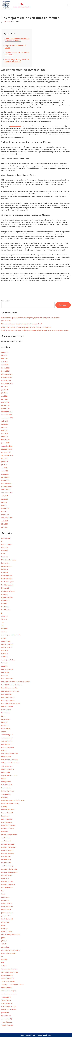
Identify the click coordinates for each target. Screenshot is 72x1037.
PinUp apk (4, 928)
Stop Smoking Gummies (9, 972)
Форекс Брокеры (6, 1022)
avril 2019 (4, 527)
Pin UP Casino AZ (7, 919)
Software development (9, 969)
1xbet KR (4, 604)
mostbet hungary (7, 850)
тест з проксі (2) (6, 1019)
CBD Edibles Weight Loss (9, 754)
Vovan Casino (6, 997)
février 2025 (5, 368)
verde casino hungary (8, 991)
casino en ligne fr (7, 735)
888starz (4, 629)
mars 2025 (5, 365)
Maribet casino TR (7, 828)
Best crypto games (8, 700)
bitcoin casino (6, 710)
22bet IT (4, 619)
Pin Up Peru (5, 922)
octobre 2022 (6, 452)
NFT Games (5, 897)
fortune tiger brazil (7, 791)
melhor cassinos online (9, 835)
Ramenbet (5, 947)
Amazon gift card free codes (11, 635)
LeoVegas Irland (6, 822)
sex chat (4, 960)
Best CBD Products (7, 697)
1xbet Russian (5, 610)
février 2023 (5, 440)
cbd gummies (6, 757)
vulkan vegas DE (6, 1003)
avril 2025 (4, 362)
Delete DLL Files (6, 785)
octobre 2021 (5, 490)
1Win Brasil (4, 547)
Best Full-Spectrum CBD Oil (10, 704)
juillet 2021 (4, 499)
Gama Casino (6, 794)
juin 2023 (4, 427)
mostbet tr (5, 878)
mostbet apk (5, 838)
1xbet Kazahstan (7, 597)
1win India (4, 557)
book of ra (4, 725)
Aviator (3, 638)
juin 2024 (4, 393)
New (2, 891)
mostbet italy (6, 860)
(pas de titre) (6, 321)
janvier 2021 (5, 508)
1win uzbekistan (6, 566)
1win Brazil (4, 551)
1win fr (3, 554)
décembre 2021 (6, 483)
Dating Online (6, 782)
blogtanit (4, 722)
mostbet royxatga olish (9, 872)
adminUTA (7, 22)
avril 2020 (4, 512)
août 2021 (4, 496)
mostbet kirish (6, 863)
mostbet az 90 (6, 841)
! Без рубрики (5, 538)
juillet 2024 (5, 390)
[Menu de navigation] (69, 5)
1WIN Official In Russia (8, 560)
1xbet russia (5, 607)
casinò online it (6, 744)
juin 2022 (4, 465)
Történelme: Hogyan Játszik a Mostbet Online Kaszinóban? (21, 324)
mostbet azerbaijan (8, 844)
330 (2, 622)
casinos (3, 750)
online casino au (6, 903)
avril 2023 (4, 433)
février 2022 (5, 477)
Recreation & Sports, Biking (10, 950)
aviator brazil (5, 641)
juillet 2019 (4, 524)
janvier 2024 (5, 409)
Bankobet (4, 663)
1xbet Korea (5, 601)
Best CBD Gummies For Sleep (11, 685)
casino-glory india (7, 747)
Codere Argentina (7, 769)
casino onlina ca (6, 738)
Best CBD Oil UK (6, 694)
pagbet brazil (6, 910)
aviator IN (4, 650)
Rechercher (5, 301)
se (2, 956)
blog (2, 716)
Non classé (5, 900)
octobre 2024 (6, 380)
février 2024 (5, 405)
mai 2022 (4, 468)
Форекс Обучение (7, 1025)
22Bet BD (4, 616)
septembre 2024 (7, 384)
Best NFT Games (7, 707)
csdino (3, 778)
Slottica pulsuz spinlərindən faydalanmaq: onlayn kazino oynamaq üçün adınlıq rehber (30, 318)
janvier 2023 (5, 443)
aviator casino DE (7, 644)
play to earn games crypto (10, 935)
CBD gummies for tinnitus (10, 763)
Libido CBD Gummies (8, 825)
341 (2, 625)
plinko (3, 938)
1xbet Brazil (5, 588)
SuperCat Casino (7, 975)
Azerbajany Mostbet (8, 660)
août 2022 (4, 458)
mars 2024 (5, 402)
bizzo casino (5, 713)
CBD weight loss (6, 766)
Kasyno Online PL (7, 813)
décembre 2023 (6, 412)
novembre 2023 (6, 415)
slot (2, 963)
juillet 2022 (4, 462)
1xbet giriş (4, 594)
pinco (3, 925)
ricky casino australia (8, 953)
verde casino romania (8, 994)
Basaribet (4, 666)
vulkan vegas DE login (8, 1006)
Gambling (4, 797)
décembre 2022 (6, 446)
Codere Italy (5, 772)
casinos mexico (15, 126)
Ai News (4, 632)
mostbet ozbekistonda (9, 869)
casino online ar (6, 741)
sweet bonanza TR (7, 978)
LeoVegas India (6, 819)
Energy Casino (6, 788)
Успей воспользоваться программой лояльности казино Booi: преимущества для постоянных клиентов (34, 330)
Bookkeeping (5, 729)
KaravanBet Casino (7, 810)
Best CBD (4, 675)
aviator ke (4, 654)
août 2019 (4, 521)
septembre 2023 (7, 418)
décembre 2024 (6, 374)
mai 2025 (4, 359)
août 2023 (4, 421)
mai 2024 (4, 396)
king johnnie (5, 816)
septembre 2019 (6, 518)
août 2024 (4, 387)
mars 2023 (5, 437)
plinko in (4, 941)
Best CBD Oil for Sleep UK (10, 691)
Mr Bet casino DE (7, 888)
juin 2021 (4, 502)
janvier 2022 (5, 480)
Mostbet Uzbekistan (8, 885)
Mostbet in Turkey (7, 853)
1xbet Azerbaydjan (7, 582)
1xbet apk (4, 572)
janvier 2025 (5, 371)
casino (3, 732)
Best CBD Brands (7, 679)
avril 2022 (4, 471)
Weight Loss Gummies (8, 1009)
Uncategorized (6, 988)
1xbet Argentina (6, 576)
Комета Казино (6, 1016)
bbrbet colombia (7, 669)
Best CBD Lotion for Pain (9, 688)
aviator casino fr (7, 647)
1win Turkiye (5, 563)
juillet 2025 (5, 352)
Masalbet (4, 832)
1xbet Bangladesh (7, 585)
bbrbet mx (5, 672)
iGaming (4, 807)
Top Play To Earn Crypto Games (12, 985)
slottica (3, 966)
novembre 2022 (6, 449)
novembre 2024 (6, 377)
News (3, 894)
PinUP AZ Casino (6, 932)
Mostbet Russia (6, 875)
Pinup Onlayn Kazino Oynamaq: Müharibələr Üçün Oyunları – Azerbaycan (26, 327)
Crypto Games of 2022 (9, 775)
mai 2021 (4, 505)
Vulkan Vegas (6, 1000)
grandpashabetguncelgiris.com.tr (12, 800)
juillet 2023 (4, 424)
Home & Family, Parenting (10, 803)
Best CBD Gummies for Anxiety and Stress (15, 682)
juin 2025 (4, 355)
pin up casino (5, 916)
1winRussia (4, 569)
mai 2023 (4, 430)
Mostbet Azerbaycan (8, 847)
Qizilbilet (4, 944)
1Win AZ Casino (6, 544)
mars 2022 (5, 474)
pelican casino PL (7, 913)
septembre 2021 (6, 493)
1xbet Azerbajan (6, 579)
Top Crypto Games (8, 981)
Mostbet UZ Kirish (7, 882)
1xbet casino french (8, 591)
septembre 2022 (7, 455)
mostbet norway (7, 866)
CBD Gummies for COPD (9, 760)
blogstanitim (5, 719)
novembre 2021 (6, 487)
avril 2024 (4, 399)
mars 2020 (5, 515)
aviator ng (4, 657)
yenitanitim (5, 1013)
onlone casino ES (7, 907)
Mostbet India (6, 857)
